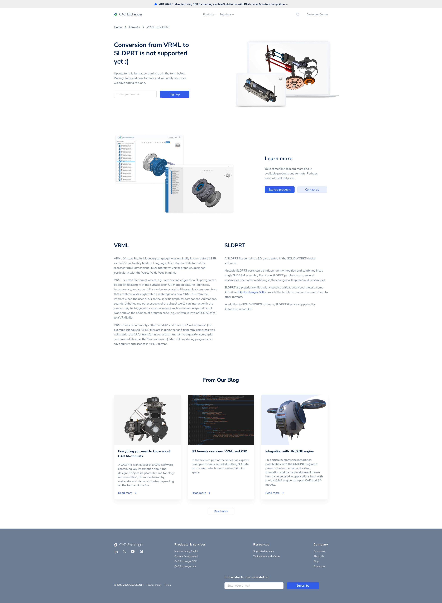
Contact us (312, 190)
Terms (167, 585)
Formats (134, 27)
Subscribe (302, 586)
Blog (316, 561)
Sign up (175, 94)
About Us (319, 556)
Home (118, 27)
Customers (319, 551)
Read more (221, 511)
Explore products (279, 190)
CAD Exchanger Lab (185, 566)
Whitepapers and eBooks (266, 556)
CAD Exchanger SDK (251, 292)
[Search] (298, 14)
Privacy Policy (154, 585)
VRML (121, 245)
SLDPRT (234, 245)
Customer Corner (317, 14)
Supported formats (263, 551)
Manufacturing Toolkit (186, 551)
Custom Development (186, 556)
